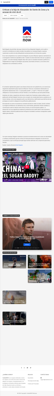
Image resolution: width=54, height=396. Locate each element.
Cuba (22, 15)
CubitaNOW (6, 2)
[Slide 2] (18, 248)
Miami (5, 15)
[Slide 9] (36, 248)
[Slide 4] (23, 248)
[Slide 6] (28, 248)
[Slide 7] (31, 248)
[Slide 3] (21, 248)
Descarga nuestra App (33, 380)
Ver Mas (27, 244)
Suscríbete (30, 378)
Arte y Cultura (13, 15)
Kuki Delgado (19, 145)
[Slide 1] (16, 248)
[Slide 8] (33, 248)
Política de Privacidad (33, 383)
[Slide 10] (38, 248)
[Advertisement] (27, 75)
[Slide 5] (26, 248)
